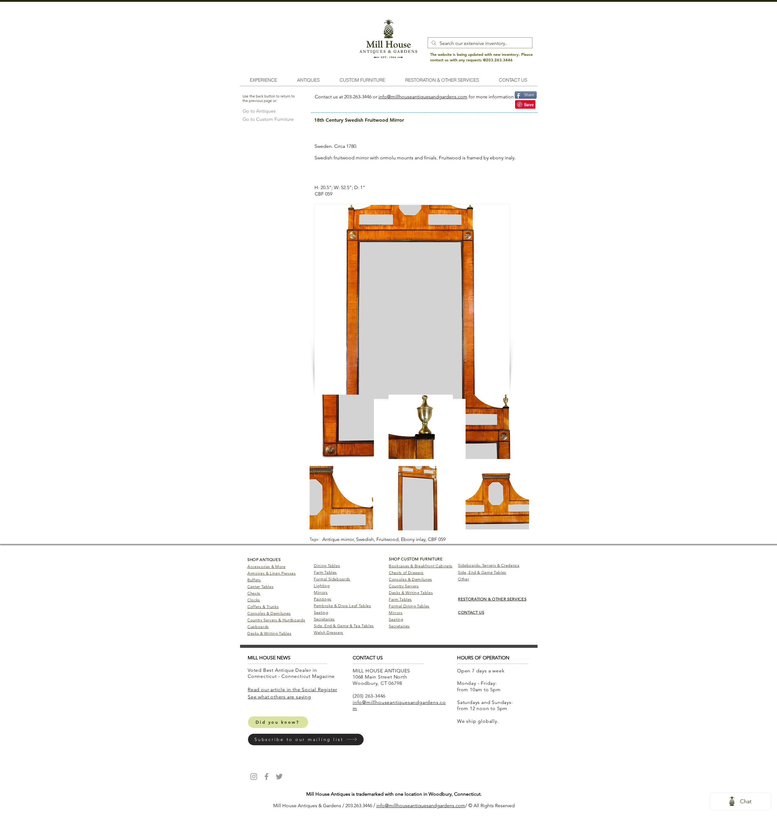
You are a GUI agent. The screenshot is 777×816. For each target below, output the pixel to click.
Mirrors (321, 592)
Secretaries (324, 619)
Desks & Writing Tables (269, 633)
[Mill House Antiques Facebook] (266, 776)
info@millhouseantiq (398, 805)
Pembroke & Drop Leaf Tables (342, 606)
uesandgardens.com (443, 805)
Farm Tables (325, 572)
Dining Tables (327, 565)
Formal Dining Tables (409, 606)
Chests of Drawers (406, 572)
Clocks (253, 600)
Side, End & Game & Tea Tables (344, 626)
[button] (306, 739)
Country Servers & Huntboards (276, 620)
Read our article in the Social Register (292, 689)
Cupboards (258, 626)
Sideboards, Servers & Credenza (489, 565)
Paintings (322, 599)
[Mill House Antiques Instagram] (253, 776)
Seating (321, 612)
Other (463, 579)
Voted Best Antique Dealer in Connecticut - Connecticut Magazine (292, 673)
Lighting (322, 585)
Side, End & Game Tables (482, 572)
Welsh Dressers (328, 632)
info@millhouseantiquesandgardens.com (422, 97)
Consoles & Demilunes (269, 613)
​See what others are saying (279, 697)
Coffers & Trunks (263, 606)
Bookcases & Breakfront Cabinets (421, 566)
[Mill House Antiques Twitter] (279, 776)
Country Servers (404, 586)
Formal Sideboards (332, 579)
